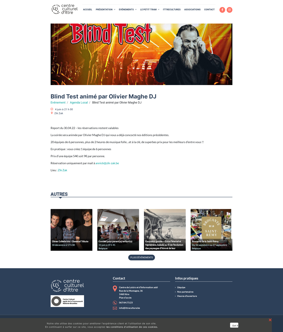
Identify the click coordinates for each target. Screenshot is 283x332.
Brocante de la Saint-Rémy (205, 241)
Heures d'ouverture (187, 296)
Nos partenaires (185, 291)
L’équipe (181, 287)
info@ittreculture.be (129, 308)
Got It (235, 325)
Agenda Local (79, 102)
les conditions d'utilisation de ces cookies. (132, 326)
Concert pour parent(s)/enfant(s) (115, 241)
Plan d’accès (125, 297)
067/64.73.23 (126, 302)
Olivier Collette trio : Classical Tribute (70, 241)
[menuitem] (87, 10)
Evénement (58, 102)
